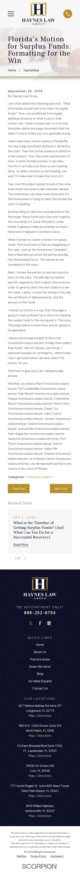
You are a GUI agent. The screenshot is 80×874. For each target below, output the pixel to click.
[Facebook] (40, 623)
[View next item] (25, 558)
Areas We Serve (40, 666)
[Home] (38, 14)
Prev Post (18, 488)
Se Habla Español (40, 681)
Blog (40, 673)
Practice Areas (40, 659)
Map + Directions (39, 715)
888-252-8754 (40, 612)
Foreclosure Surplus (39, 477)
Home (40, 644)
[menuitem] (21, 856)
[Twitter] (31, 623)
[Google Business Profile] (49, 623)
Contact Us (40, 688)
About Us (40, 652)
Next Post (61, 488)
